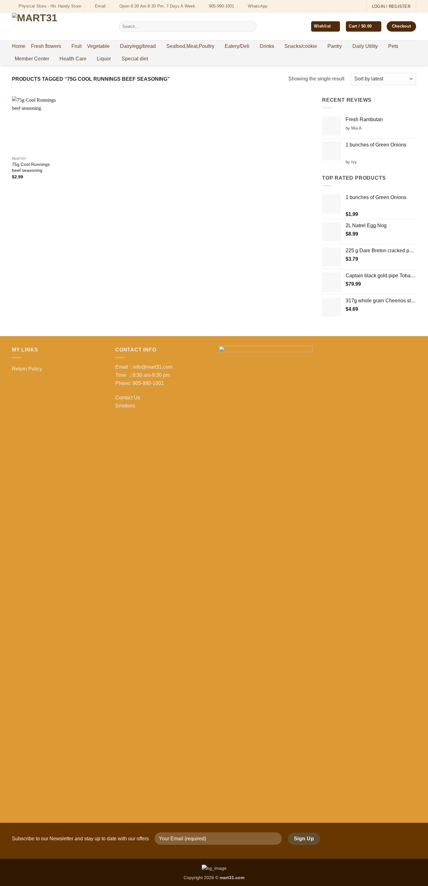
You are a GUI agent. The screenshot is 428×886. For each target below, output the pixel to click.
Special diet (135, 58)
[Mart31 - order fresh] (60, 26)
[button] (363, 26)
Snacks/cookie (300, 46)
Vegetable (98, 46)
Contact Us (127, 397)
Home (18, 46)
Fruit (76, 46)
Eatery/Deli (237, 46)
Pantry (334, 46)
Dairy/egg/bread (138, 46)
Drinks (267, 46)
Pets (393, 46)
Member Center (32, 58)
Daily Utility (365, 46)
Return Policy (27, 368)
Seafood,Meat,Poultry (190, 46)
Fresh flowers (46, 46)
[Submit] (250, 26)
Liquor (104, 58)
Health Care (73, 58)
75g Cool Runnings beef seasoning (31, 167)
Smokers (125, 405)
